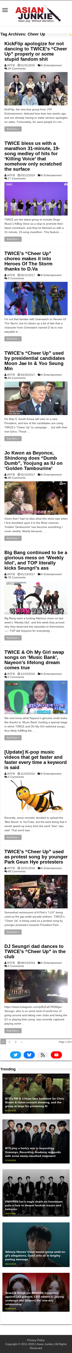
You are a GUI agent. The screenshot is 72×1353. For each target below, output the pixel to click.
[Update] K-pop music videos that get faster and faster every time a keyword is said (35, 759)
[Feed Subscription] (70, 34)
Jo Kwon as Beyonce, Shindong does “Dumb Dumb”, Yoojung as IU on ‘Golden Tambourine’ (33, 460)
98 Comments (17, 477)
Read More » (13, 129)
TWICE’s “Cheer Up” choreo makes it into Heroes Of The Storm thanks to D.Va (28, 261)
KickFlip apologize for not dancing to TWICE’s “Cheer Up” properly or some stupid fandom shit (35, 51)
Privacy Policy (36, 1340)
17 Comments (17, 178)
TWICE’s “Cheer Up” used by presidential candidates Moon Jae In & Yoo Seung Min (34, 360)
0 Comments (16, 278)
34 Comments (17, 68)
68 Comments (17, 871)
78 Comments (17, 577)
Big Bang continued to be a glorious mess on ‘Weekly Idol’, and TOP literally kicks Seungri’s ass (35, 560)
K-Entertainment (51, 65)
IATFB (11, 65)
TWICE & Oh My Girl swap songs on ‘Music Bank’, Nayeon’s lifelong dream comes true (34, 659)
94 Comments (17, 377)
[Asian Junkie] (36, 12)
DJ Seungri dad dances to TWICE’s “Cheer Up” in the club (35, 951)
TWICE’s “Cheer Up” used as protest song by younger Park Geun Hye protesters (36, 857)
